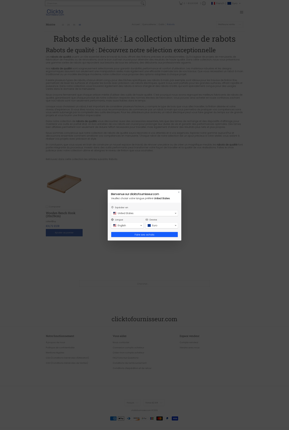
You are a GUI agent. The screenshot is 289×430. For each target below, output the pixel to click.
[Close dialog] (179, 192)
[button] (144, 213)
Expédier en (121, 207)
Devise (153, 219)
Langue (119, 219)
